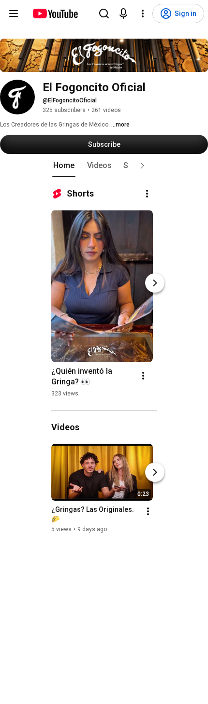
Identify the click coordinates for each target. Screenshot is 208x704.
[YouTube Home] (55, 13)
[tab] (63, 165)
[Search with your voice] (123, 13)
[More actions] (147, 193)
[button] (142, 165)
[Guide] (13, 13)
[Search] (104, 13)
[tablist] (104, 165)
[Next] (154, 283)
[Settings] (143, 13)
